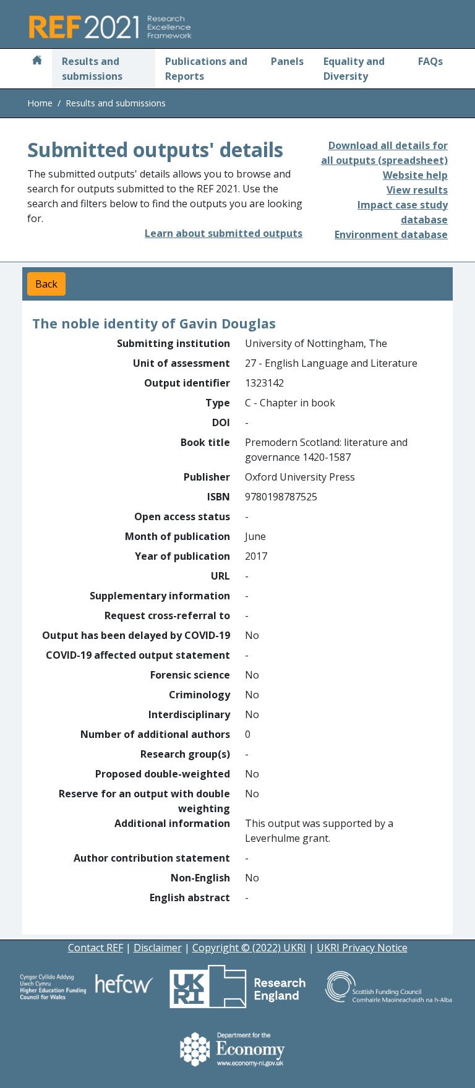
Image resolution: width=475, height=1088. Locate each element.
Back (46, 284)
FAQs (430, 61)
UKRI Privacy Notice (362, 947)
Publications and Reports (206, 68)
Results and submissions (92, 68)
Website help (415, 175)
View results (417, 190)
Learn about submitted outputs (223, 233)
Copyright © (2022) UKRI (249, 947)
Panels (287, 61)
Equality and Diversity (354, 68)
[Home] (37, 61)
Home (40, 103)
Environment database (391, 234)
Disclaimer (158, 947)
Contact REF (95, 947)
